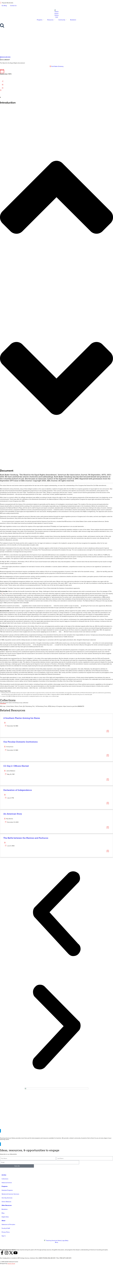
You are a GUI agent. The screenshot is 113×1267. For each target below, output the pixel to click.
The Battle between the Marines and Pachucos (25, 838)
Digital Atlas (5, 1217)
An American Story (12, 814)
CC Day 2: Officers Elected (16, 766)
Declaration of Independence (17, 790)
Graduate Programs (7, 1190)
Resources (50, 20)
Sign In (4, 1236)
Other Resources (7, 1205)
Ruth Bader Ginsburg (57, 66)
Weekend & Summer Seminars (10, 1194)
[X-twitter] (11, 1253)
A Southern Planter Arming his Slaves (21, 718)
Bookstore (73, 20)
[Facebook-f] (2, 1253)
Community (61, 20)
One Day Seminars (7, 1198)
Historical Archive (7, 1182)
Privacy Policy (6, 1232)
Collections (5, 1179)
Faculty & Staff (6, 1228)
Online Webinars (6, 1202)
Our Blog (4, 5)
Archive (4, 1175)
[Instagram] (6, 1253)
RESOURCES (5, 57)
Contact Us (13, 5)
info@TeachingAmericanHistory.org (82, 1258)
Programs (39, 20)
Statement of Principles (8, 1224)
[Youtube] (15, 1253)
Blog (3, 1213)
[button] (4, 81)
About (3, 1221)
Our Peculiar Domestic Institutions (20, 742)
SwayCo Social (11, 1263)
